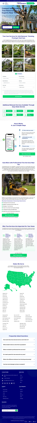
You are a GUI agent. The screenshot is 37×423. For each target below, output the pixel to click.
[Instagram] (7, 383)
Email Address (5, 80)
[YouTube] (12, 383)
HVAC (21, 396)
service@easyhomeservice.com (9, 380)
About (21, 378)
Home (21, 375)
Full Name (4, 76)
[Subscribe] (16, 410)
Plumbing (21, 398)
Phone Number (21, 76)
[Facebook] (3, 383)
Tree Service (21, 85)
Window (21, 389)
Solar (21, 393)
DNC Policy (4, 396)
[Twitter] (9, 383)
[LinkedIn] (5, 383)
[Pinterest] (14, 383)
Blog (20, 382)
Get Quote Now (30, 3)
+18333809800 (21, 3)
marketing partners (6, 91)
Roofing (21, 391)
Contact (21, 380)
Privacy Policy (5, 389)
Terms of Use (5, 391)
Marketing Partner (5, 398)
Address (20, 80)
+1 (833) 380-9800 (7, 378)
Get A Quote (16, 27)
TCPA (4, 393)
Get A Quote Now (26, 154)
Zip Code (4, 85)
